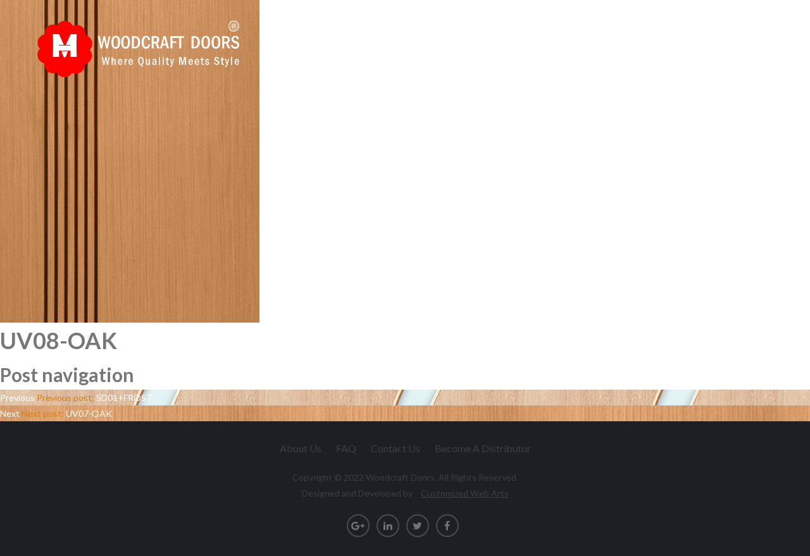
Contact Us (743, 43)
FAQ (346, 448)
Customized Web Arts (465, 493)
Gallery (676, 43)
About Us (300, 448)
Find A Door (563, 43)
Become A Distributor (483, 448)
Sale (624, 43)
